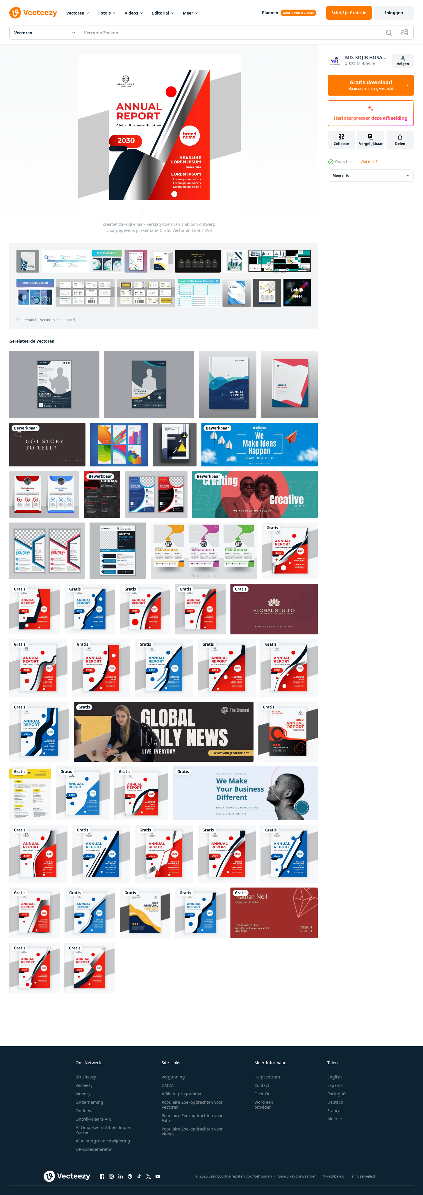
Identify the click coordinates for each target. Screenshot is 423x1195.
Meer (188, 13)
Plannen (270, 12)
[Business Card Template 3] (274, 609)
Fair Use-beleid (362, 1176)
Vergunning (173, 1077)
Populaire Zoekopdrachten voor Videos (192, 1131)
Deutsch (335, 1102)
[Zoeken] (388, 32)
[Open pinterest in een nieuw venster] (130, 1176)
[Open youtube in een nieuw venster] (158, 1176)
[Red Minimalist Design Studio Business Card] (274, 913)
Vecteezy (84, 1085)
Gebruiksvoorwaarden (297, 1176)
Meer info (341, 175)
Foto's (104, 13)
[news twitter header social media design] (164, 732)
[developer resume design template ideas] (102, 494)
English (334, 1077)
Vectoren (75, 13)
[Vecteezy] (33, 13)
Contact (261, 1085)
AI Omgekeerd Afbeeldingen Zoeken (103, 1130)
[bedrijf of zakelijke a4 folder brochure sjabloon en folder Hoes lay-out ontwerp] (118, 551)
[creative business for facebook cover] (245, 793)
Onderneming (89, 1102)
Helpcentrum (267, 1077)
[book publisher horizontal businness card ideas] (47, 444)
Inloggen (394, 12)
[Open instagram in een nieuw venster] (111, 1176)
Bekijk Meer (297, 293)
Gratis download (370, 85)
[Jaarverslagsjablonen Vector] (119, 444)
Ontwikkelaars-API (93, 1119)
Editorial (160, 13)
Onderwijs (86, 1110)
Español (335, 1085)
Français (335, 1110)
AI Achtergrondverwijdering (103, 1141)
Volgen (403, 63)
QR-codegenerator (94, 1149)
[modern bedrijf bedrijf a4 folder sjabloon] (44, 494)
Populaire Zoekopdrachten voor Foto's (192, 1118)
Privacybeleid (333, 1176)
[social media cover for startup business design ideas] (259, 444)
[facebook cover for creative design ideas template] (255, 494)
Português (337, 1093)
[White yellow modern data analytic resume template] (30, 793)
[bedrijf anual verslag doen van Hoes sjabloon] (227, 384)
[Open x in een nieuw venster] (148, 1176)
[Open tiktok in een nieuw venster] (139, 1176)
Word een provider (263, 1104)
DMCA (168, 1085)
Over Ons (263, 1093)
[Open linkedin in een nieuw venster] (120, 1176)
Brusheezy (86, 1077)
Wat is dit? (369, 161)
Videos (131, 13)
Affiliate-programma (181, 1093)
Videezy (83, 1093)
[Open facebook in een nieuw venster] (102, 1176)
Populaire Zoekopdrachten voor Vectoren (192, 1104)
